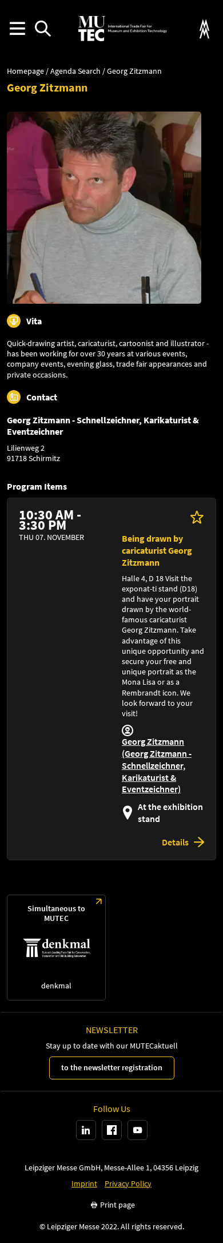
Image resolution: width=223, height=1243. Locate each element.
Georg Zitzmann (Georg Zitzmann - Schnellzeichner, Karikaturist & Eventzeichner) (157, 765)
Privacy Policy (128, 1184)
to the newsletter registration (111, 1067)
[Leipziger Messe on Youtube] (138, 1130)
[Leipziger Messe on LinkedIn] (86, 1130)
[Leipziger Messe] (204, 29)
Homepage (25, 71)
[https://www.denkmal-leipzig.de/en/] (56, 947)
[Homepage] (122, 28)
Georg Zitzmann (134, 71)
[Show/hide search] (43, 29)
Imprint (84, 1184)
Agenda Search (75, 71)
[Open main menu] (17, 29)
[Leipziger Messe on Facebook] (112, 1130)
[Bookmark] (197, 517)
